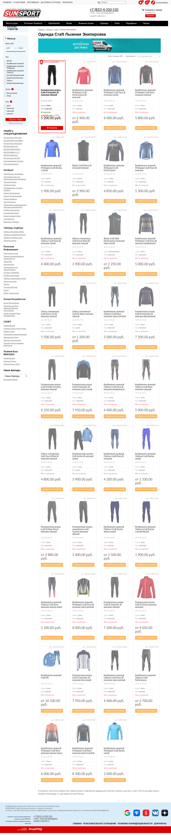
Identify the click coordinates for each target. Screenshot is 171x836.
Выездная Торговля (11, 222)
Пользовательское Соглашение (99, 824)
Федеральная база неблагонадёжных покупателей (11, 308)
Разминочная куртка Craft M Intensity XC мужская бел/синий (82, 677)
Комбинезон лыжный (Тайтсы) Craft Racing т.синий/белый (145, 529)
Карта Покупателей (11, 303)
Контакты (67, 2)
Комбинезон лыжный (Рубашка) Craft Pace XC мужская (146, 167)
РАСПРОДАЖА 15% (11, 147)
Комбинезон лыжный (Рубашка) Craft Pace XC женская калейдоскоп (146, 240)
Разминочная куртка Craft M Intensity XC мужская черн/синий (82, 386)
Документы (160, 824)
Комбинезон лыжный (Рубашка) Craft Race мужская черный (145, 92)
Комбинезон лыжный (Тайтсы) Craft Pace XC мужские (114, 456)
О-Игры (6, 285)
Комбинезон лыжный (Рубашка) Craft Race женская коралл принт (51, 750)
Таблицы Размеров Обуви (14, 232)
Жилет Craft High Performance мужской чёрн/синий (114, 240)
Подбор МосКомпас (11, 276)
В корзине (153, 10)
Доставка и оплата (51, 2)
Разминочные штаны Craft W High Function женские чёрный (51, 386)
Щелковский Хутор (11, 338)
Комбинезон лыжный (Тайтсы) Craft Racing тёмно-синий (114, 529)
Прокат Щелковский (12, 193)
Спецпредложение (11, 164)
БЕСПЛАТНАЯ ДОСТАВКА (13, 141)
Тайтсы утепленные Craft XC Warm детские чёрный (82, 313)
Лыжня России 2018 (11, 364)
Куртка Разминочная (15, 78)
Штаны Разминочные (15, 83)
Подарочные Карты (11, 213)
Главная (7, 2)
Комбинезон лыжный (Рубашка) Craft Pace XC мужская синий (115, 92)
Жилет (9, 61)
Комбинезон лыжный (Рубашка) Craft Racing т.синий (51, 167)
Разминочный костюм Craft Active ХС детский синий (82, 456)
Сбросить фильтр (15, 123)
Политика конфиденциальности (135, 824)
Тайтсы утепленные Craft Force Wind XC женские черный (81, 240)
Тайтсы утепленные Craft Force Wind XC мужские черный (50, 456)
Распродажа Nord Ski (12, 158)
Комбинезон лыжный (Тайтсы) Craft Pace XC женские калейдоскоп (114, 386)
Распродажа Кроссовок (13, 144)
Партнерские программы (13, 174)
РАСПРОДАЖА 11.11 (11, 153)
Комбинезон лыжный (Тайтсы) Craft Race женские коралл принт (51, 604)
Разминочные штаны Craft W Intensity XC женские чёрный (113, 604)
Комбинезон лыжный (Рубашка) (15, 67)
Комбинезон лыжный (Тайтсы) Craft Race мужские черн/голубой (115, 313)
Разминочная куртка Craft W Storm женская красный (146, 604)
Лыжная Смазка (10, 241)
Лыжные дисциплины (12, 340)
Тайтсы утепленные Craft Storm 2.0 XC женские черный (50, 313)
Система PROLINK (10, 287)
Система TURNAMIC (11, 273)
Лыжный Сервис (10, 182)
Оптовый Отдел (10, 185)
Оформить (150, 16)
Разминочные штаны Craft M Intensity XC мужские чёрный (51, 92)
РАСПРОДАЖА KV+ (11, 155)
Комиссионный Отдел (12, 216)
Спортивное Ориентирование (15, 335)
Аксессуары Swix (10, 282)
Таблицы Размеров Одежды (15, 235)
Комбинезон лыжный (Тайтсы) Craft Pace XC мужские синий (51, 240)
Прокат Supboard (10, 199)
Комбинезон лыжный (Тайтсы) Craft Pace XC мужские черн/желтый (114, 677)
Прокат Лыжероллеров (13, 196)
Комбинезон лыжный (15, 64)
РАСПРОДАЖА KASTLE (12, 150)
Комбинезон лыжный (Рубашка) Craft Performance (114, 167)
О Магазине (19, 2)
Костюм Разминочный (15, 75)
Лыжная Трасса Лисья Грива (15, 329)
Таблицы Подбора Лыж (13, 238)
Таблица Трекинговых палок (15, 279)
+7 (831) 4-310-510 (104, 10)
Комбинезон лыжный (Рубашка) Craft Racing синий (114, 750)
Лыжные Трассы (10, 361)
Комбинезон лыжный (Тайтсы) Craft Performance (145, 677)
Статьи (6, 290)
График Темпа (9, 332)
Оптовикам (33, 2)
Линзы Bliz (8, 262)
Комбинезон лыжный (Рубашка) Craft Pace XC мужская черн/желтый (83, 604)
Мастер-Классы (10, 202)
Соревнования (9, 326)
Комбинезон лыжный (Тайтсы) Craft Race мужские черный (145, 386)
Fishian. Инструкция (11, 293)
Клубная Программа (12, 210)
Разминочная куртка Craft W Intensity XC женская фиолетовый (145, 313)
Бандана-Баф (9, 265)
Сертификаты (9, 219)
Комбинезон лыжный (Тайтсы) (15, 72)
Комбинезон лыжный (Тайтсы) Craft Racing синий (145, 456)
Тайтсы (9, 81)
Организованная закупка (13, 161)
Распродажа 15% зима (12, 138)
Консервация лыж (11, 254)
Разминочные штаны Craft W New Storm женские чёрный (51, 529)
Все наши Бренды (11, 380)
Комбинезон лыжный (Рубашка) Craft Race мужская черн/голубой (83, 750)
